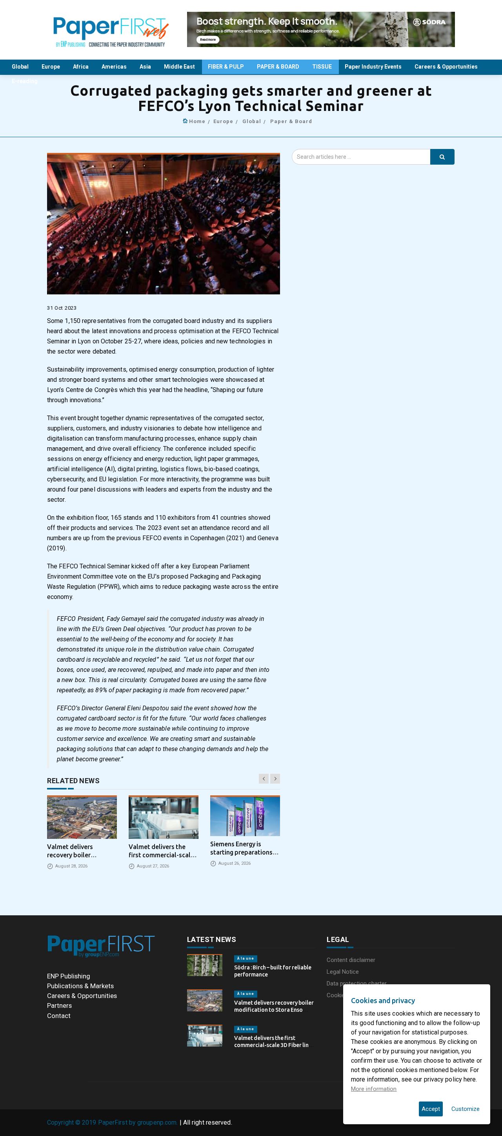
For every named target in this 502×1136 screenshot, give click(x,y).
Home (197, 121)
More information (374, 1088)
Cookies (337, 995)
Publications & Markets (80, 986)
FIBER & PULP (226, 67)
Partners (59, 1005)
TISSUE (322, 67)
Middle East (180, 67)
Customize (465, 1108)
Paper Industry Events (374, 67)
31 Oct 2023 (62, 308)
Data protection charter (357, 983)
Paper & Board (291, 121)
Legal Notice (343, 971)
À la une (245, 958)
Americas (115, 67)
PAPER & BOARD (278, 67)
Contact (59, 1016)
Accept (431, 1108)
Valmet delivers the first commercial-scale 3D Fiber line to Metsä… (273, 1045)
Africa (81, 67)
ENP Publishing (68, 976)
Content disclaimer (351, 960)
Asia (146, 67)
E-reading (25, 81)
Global (21, 67)
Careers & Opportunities (447, 67)
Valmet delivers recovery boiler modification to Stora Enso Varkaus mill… (274, 1010)
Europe (51, 67)
